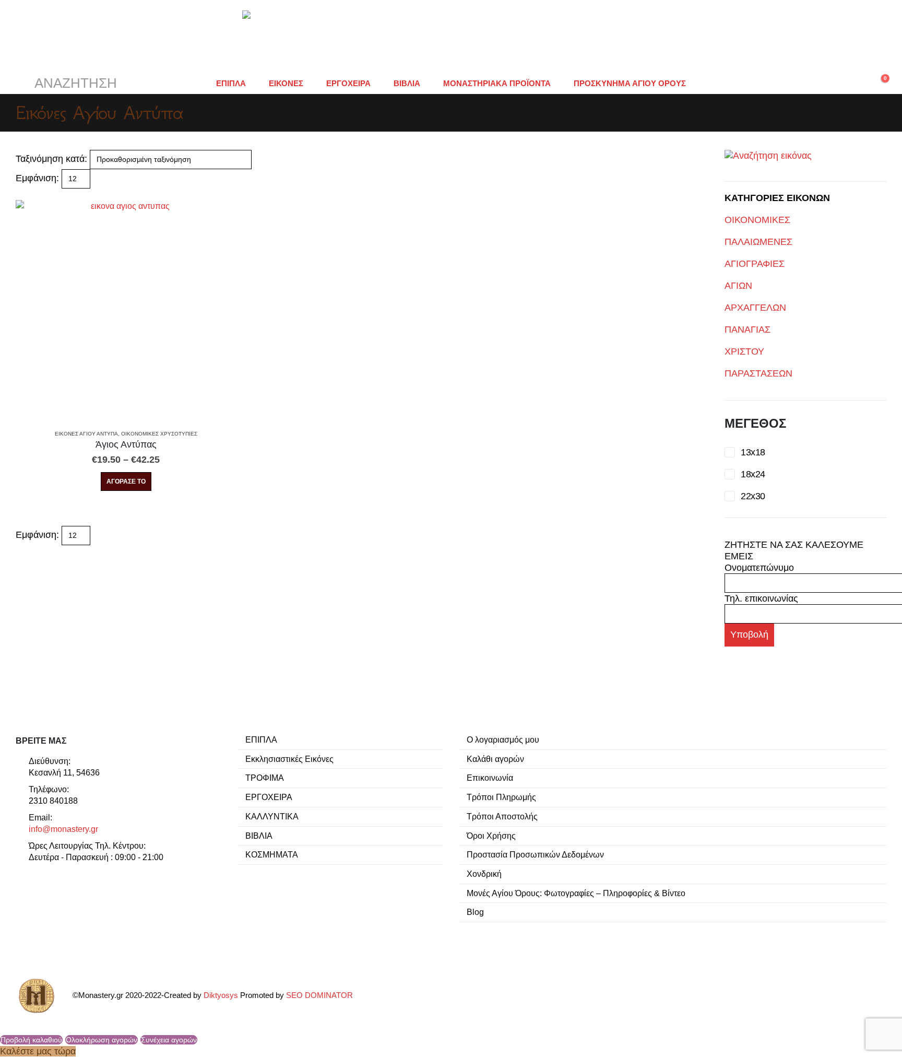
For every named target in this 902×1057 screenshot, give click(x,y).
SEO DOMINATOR (319, 995)
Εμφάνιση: (37, 178)
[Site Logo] (451, 36)
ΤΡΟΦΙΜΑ (264, 777)
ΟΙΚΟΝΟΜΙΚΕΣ (757, 220)
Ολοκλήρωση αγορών (101, 1040)
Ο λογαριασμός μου (503, 739)
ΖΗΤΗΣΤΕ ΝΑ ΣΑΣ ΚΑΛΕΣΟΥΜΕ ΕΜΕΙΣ (794, 550)
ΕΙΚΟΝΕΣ (286, 83)
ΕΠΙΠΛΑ (231, 83)
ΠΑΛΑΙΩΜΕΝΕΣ (758, 242)
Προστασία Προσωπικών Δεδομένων (535, 854)
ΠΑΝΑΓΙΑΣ (747, 329)
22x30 (753, 496)
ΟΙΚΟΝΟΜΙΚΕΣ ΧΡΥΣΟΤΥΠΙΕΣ (159, 434)
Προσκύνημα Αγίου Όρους (630, 83)
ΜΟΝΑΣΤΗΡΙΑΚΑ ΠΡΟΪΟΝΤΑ (497, 83)
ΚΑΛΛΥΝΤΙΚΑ (272, 816)
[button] (66, 83)
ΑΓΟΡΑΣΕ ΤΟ (126, 481)
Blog (475, 912)
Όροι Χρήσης (491, 835)
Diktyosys (221, 995)
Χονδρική (484, 873)
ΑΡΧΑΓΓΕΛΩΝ (755, 307)
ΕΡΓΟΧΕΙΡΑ (348, 83)
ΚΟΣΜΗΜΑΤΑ (271, 854)
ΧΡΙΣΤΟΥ (744, 351)
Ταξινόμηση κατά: (51, 159)
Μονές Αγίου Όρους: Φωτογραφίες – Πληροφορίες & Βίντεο (576, 893)
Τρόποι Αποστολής (502, 816)
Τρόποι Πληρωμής (501, 797)
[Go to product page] (126, 310)
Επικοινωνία (490, 777)
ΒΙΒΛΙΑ (407, 83)
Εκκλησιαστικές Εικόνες (289, 759)
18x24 (753, 474)
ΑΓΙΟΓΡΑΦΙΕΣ (755, 264)
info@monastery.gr (63, 828)
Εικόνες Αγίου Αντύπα (86, 434)
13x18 (753, 452)
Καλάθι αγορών (495, 759)
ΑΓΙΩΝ (738, 285)
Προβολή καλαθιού (31, 1040)
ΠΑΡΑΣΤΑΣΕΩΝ (758, 373)
